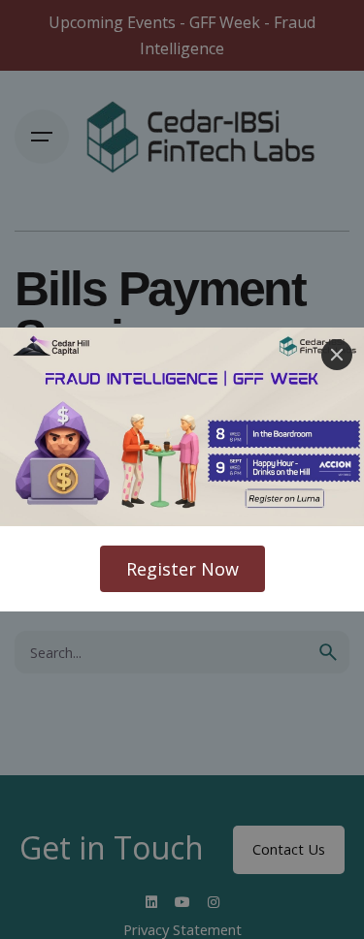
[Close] (336, 354)
